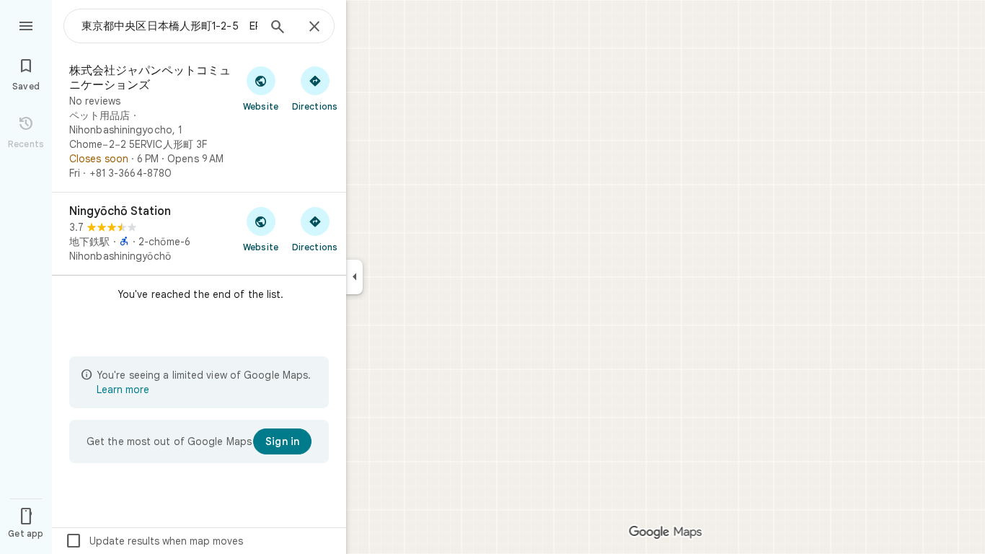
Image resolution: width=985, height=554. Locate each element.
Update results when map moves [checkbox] (154, 541)
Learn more (123, 389)
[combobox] (169, 26)
